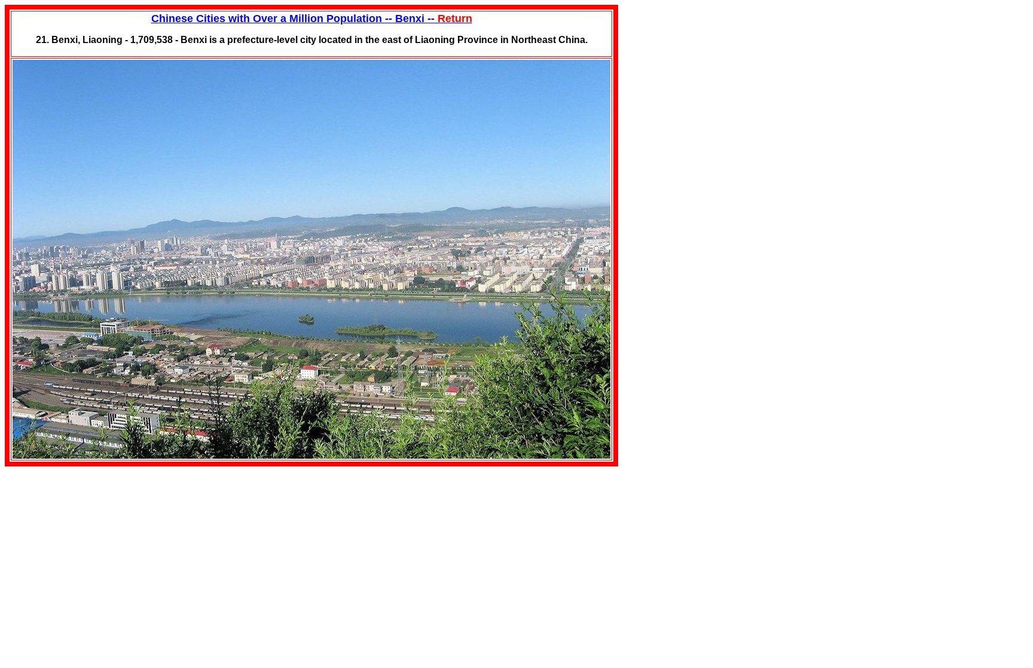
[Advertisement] (707, 79)
